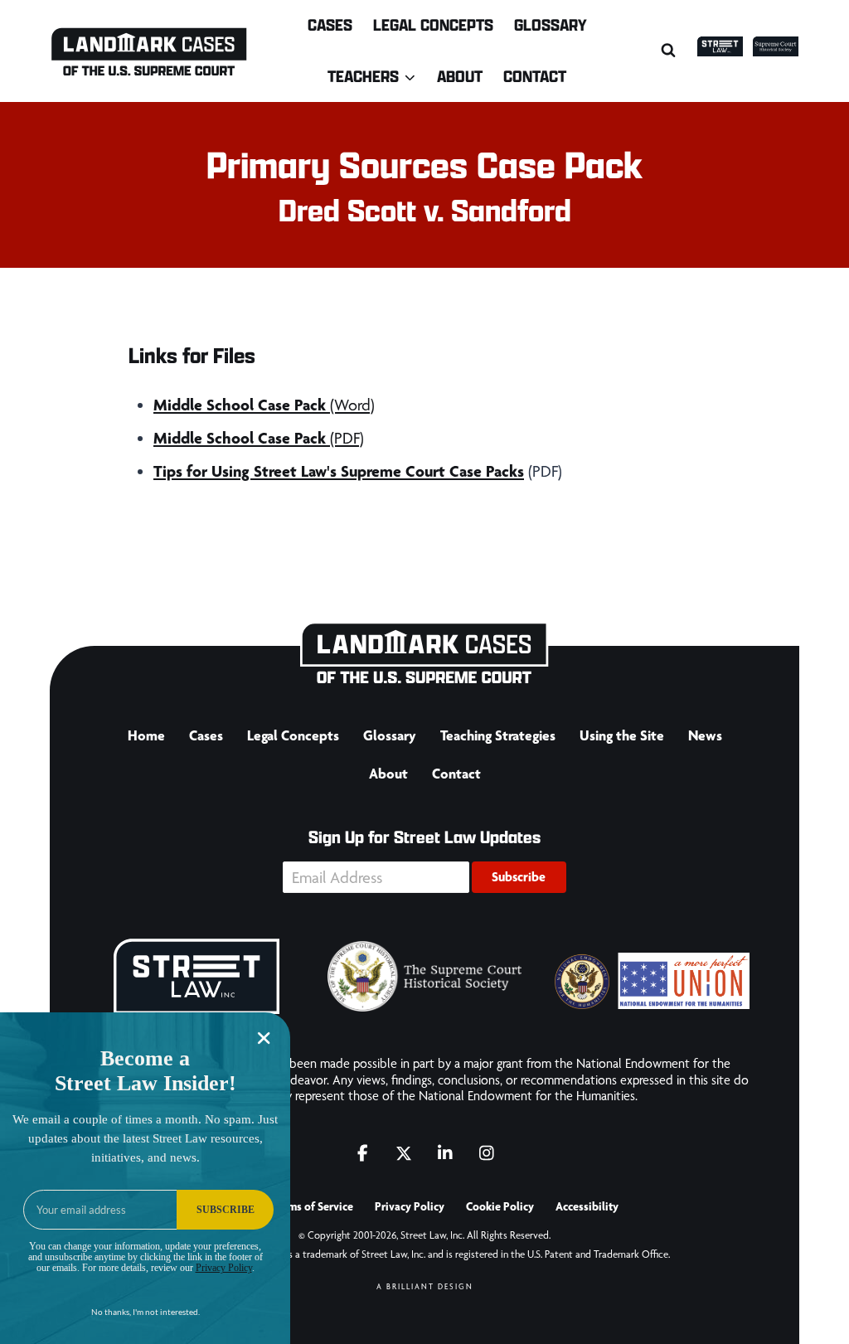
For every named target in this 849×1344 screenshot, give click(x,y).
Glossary (550, 24)
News (705, 735)
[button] (519, 877)
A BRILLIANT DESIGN (424, 1286)
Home (146, 735)
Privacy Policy (409, 1206)
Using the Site (622, 735)
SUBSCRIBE (225, 1209)
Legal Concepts (433, 24)
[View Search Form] (668, 51)
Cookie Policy (500, 1206)
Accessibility (587, 1206)
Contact (534, 76)
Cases (330, 24)
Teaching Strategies (497, 735)
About (460, 76)
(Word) (264, 405)
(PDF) (258, 438)
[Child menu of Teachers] (372, 76)
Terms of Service (312, 1206)
